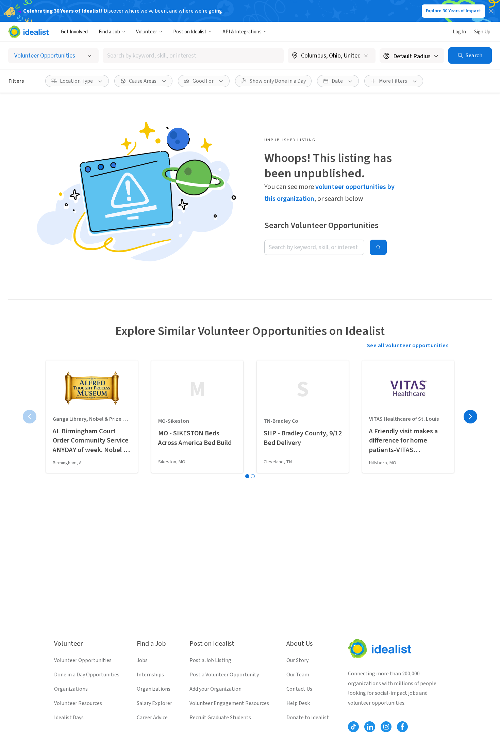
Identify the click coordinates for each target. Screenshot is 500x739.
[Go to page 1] (247, 476)
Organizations (71, 689)
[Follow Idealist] (353, 726)
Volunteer (146, 31)
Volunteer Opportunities (83, 660)
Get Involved (74, 31)
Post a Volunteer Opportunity (224, 674)
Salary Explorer (154, 703)
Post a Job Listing (210, 660)
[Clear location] (366, 55)
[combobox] (193, 55)
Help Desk (298, 703)
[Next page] (470, 416)
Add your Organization (215, 689)
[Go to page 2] (253, 476)
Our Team (297, 674)
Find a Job (109, 31)
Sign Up (482, 31)
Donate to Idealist (307, 717)
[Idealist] (28, 32)
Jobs (142, 660)
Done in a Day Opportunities (86, 674)
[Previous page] (29, 416)
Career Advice (152, 717)
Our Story (297, 660)
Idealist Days (69, 717)
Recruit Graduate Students (220, 717)
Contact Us (299, 689)
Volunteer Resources (78, 703)
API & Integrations (242, 31)
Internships (150, 674)
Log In (459, 31)
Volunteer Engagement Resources (229, 703)
